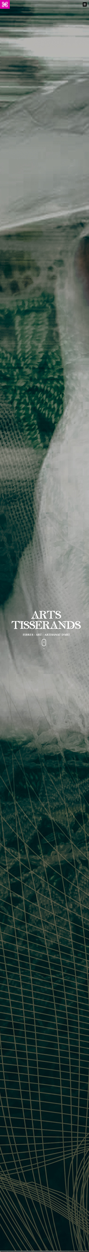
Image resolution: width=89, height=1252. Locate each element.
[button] (85, 4)
